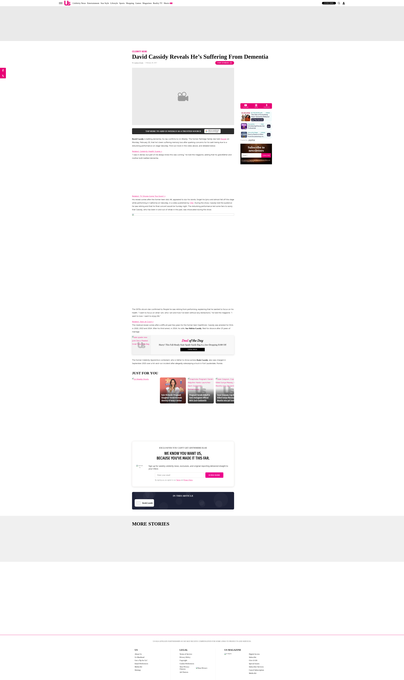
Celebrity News (79, 3)
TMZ (192, 203)
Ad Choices (184, 672)
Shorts (166, 3)
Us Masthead (139, 657)
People (223, 139)
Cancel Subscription (256, 670)
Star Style (105, 3)
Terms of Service (186, 654)
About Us (138, 654)
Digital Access (254, 654)
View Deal (192, 349)
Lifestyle (114, 3)
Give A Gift (253, 660)
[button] (339, 3)
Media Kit (138, 667)
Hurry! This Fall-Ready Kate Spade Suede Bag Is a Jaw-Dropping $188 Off (192, 345)
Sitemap (138, 670)
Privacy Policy (188, 480)
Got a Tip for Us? (141, 660)
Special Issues (254, 664)
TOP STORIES (223, 63)
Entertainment (93, 3)
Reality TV (157, 3)
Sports (122, 3)
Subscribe (329, 3)
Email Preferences (141, 664)
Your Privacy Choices (184, 668)
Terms (178, 480)
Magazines (147, 3)
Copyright (183, 660)
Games (138, 3)
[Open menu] (60, 3)
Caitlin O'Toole (138, 63)
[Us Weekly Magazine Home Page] (67, 3)
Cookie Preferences (187, 664)
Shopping (130, 3)
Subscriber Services (256, 667)
